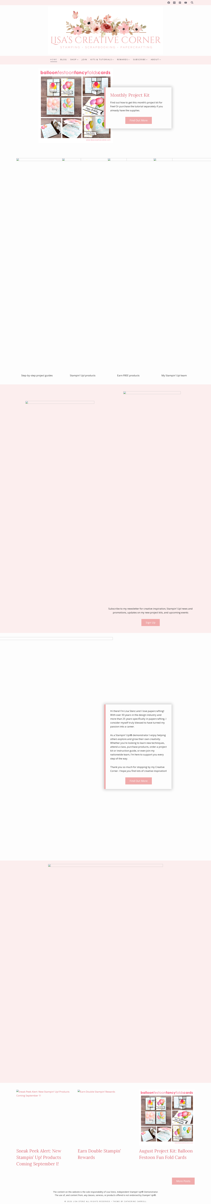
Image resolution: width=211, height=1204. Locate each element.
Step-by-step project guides (37, 375)
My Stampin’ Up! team (174, 375)
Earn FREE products (128, 375)
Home (53, 59)
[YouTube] (185, 2)
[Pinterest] (180, 2)
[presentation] (44, 1117)
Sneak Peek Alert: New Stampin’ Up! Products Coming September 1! (38, 1157)
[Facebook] (168, 2)
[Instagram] (174, 2)
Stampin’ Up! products (82, 375)
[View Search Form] (192, 2)
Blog (63, 59)
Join (84, 59)
